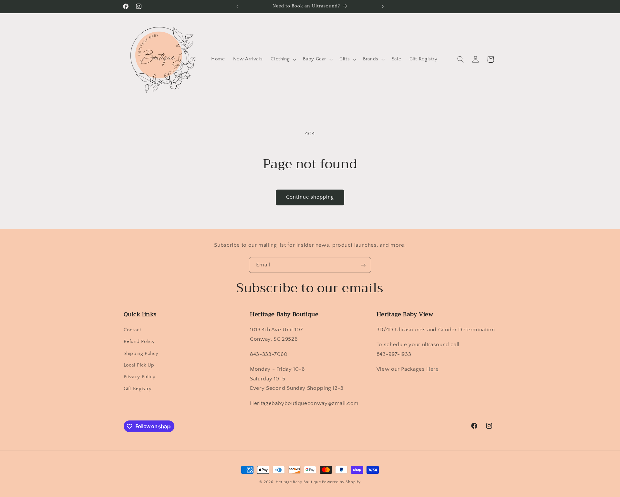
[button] (283, 59)
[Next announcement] (383, 6)
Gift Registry (138, 388)
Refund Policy (139, 341)
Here (432, 369)
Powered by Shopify (341, 482)
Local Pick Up (139, 365)
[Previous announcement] (237, 6)
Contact (132, 330)
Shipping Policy (141, 353)
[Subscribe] (363, 265)
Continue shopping (310, 197)
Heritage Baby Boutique (298, 482)
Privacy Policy (140, 376)
